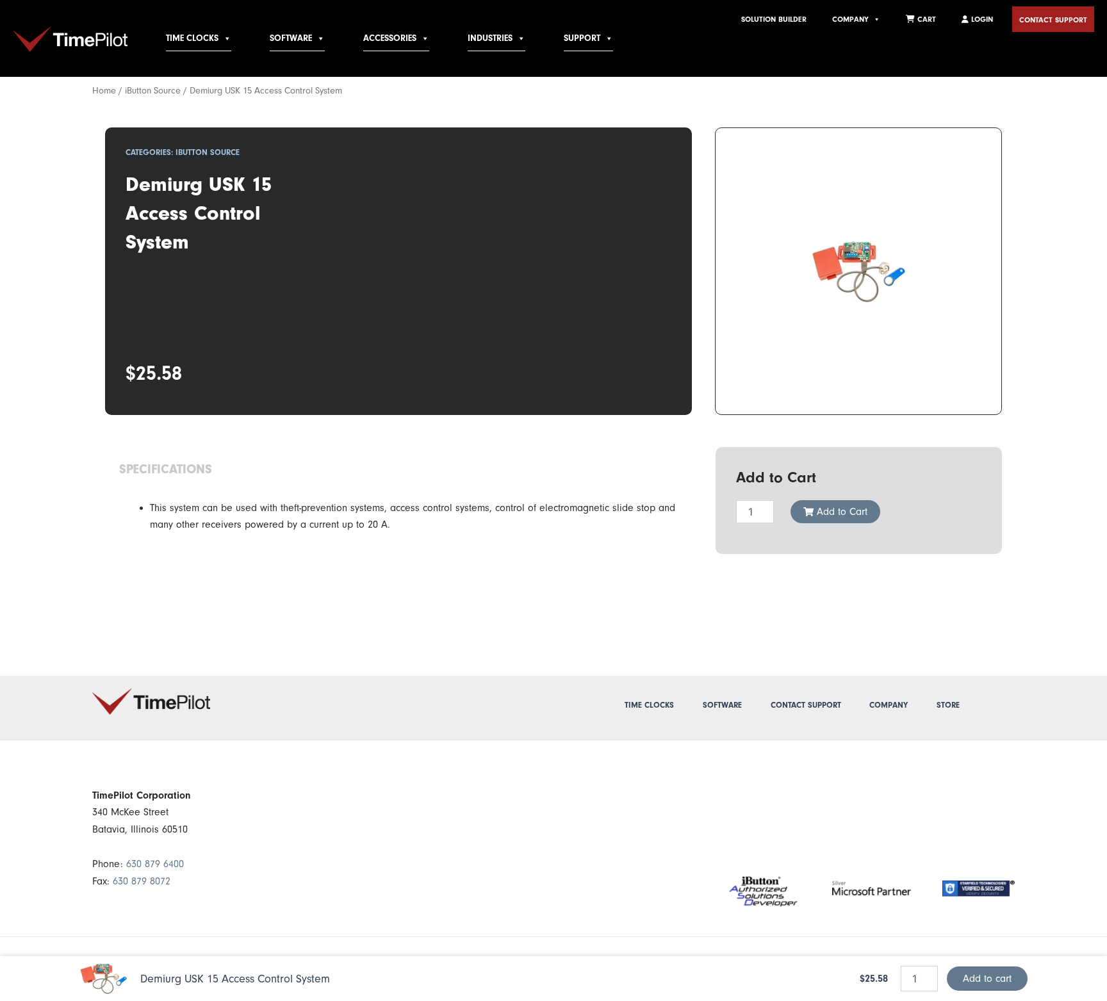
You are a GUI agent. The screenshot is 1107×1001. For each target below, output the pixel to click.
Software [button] (291, 38)
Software (722, 705)
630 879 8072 (141, 881)
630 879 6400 (155, 864)
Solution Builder (774, 19)
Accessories (389, 38)
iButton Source (153, 90)
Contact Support (1053, 19)
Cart (925, 19)
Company (850, 19)
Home (104, 90)
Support (582, 38)
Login (981, 19)
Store (948, 705)
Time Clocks (192, 38)
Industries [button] (490, 38)
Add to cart (987, 978)
